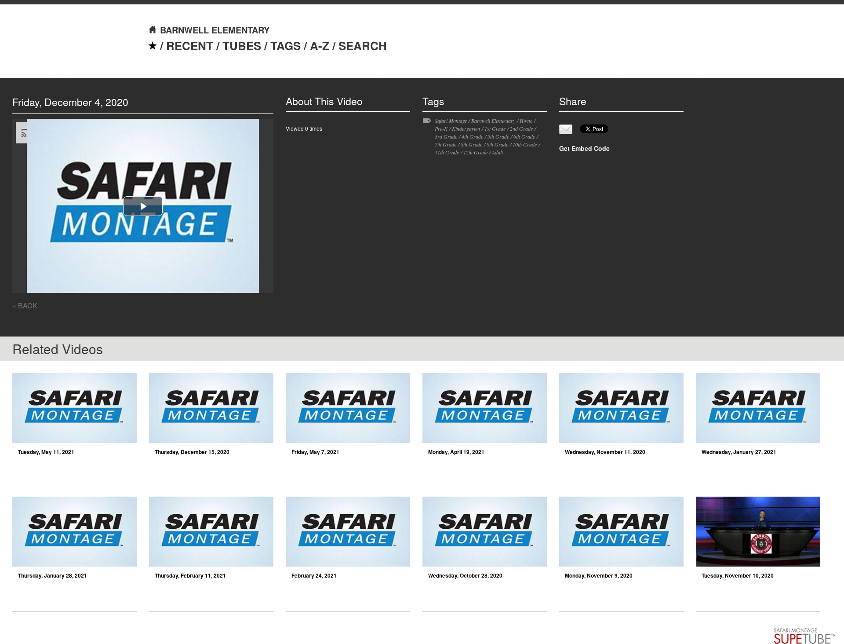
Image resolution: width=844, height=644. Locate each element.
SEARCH (362, 45)
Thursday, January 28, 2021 (52, 575)
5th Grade (498, 136)
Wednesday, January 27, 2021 (739, 452)
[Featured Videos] (152, 45)
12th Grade (475, 152)
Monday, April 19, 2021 (456, 452)
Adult (497, 152)
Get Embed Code (584, 148)
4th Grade (472, 136)
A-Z (319, 45)
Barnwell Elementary (493, 120)
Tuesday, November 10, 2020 (738, 575)
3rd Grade (446, 136)
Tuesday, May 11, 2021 (46, 452)
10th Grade (525, 144)
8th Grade (471, 144)
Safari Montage (451, 120)
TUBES (241, 45)
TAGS (285, 45)
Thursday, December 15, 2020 (192, 452)
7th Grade (445, 144)
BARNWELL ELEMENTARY (214, 29)
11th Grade (447, 152)
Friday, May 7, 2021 (315, 452)
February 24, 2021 (314, 575)
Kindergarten (466, 128)
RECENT (189, 45)
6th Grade (524, 136)
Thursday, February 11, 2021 (190, 575)
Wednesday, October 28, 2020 (465, 575)
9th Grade (497, 144)
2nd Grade (521, 128)
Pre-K (441, 128)
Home (526, 120)
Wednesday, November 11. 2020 (605, 452)
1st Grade (495, 128)
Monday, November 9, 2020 (599, 575)
